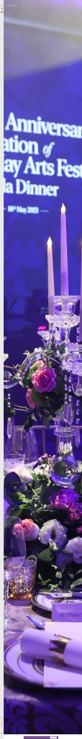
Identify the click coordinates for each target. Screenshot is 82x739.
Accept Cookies (53, 737)
